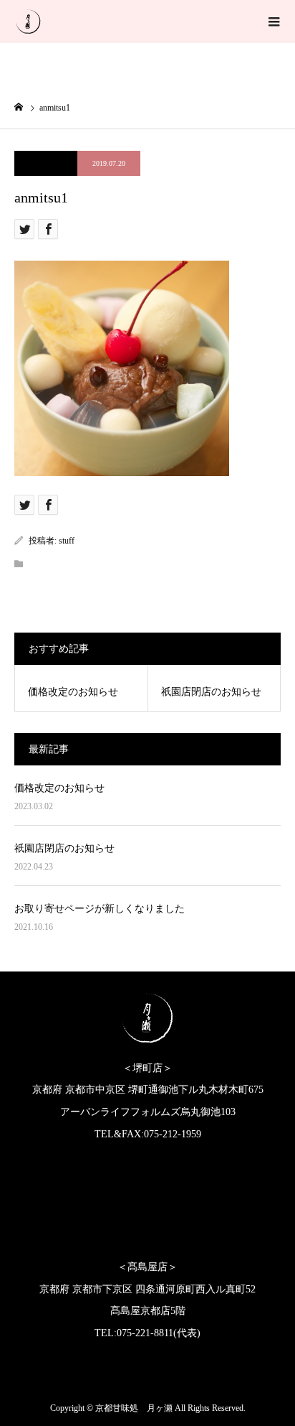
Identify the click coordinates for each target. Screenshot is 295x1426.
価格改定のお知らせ (59, 788)
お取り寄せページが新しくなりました (99, 908)
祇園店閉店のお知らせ (64, 848)
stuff (66, 541)
